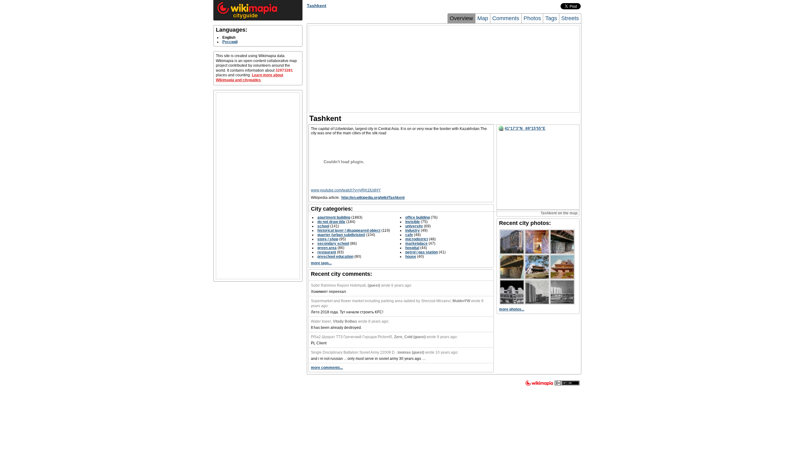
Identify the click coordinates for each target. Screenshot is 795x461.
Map (482, 18)
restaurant (326, 252)
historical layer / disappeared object (348, 230)
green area (327, 248)
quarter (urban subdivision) (341, 235)
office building (417, 217)
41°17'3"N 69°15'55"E (525, 128)
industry (412, 230)
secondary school (333, 243)
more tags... (321, 263)
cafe (409, 235)
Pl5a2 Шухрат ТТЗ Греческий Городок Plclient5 (351, 337)
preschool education (335, 256)
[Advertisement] (258, 186)
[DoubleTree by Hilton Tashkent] (512, 241)
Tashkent (316, 5)
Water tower (321, 321)
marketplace (416, 243)
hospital (412, 248)
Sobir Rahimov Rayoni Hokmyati (338, 285)
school (323, 226)
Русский (230, 42)
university (414, 226)
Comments (505, 18)
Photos (532, 18)
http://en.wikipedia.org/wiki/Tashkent (373, 197)
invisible (412, 222)
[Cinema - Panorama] (537, 292)
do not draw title (331, 222)
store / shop (327, 239)
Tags (551, 18)
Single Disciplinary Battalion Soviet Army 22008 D (353, 352)
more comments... (327, 367)
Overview (461, 18)
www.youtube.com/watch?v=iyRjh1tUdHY (346, 190)
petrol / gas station (421, 252)
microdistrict (416, 239)
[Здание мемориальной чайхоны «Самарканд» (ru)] (537, 241)
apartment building (333, 217)
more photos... (511, 309)
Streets (570, 18)
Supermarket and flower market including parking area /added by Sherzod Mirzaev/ (381, 301)
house (410, 256)
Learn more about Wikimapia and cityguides (249, 77)
